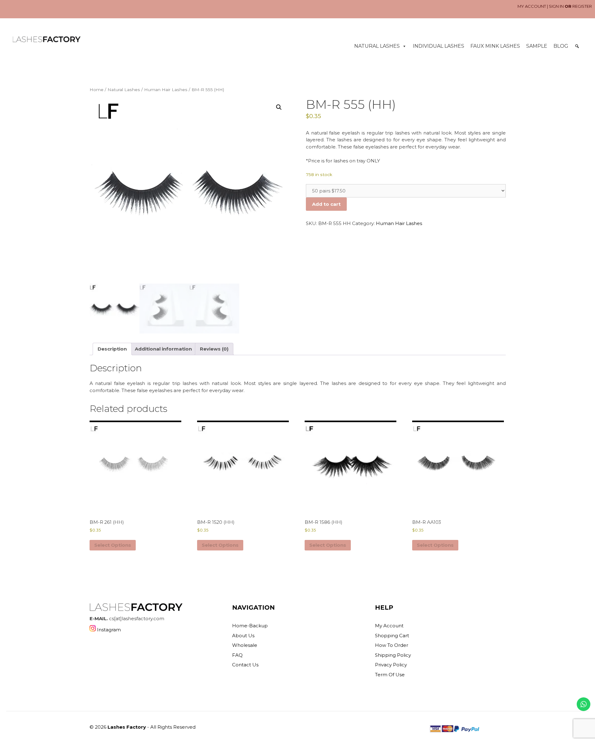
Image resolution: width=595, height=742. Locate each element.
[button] (577, 46)
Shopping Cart (392, 635)
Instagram (108, 630)
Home (97, 89)
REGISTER (582, 6)
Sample (536, 46)
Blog (560, 46)
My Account (389, 626)
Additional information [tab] (163, 349)
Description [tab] (112, 349)
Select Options (112, 545)
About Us (243, 635)
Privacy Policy (391, 665)
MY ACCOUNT (532, 6)
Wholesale (244, 645)
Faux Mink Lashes (495, 46)
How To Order (391, 645)
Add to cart (326, 204)
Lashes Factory (127, 727)
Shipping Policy (393, 655)
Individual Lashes (438, 46)
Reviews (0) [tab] (214, 349)
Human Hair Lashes (165, 89)
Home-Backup (250, 626)
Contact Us (245, 665)
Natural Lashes (377, 46)
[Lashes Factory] (46, 39)
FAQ (237, 655)
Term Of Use (390, 675)
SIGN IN (556, 6)
